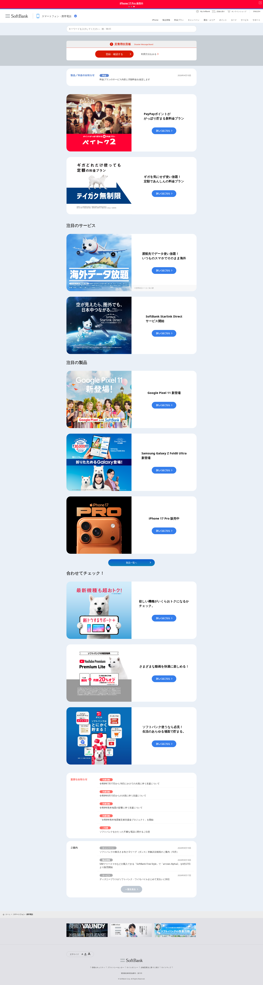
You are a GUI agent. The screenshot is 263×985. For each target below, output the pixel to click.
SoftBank (16, 16)
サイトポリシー (132, 967)
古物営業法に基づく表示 (150, 967)
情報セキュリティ (98, 967)
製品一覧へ (131, 562)
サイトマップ (166, 967)
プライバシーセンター (116, 967)
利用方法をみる (148, 54)
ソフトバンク (131, 960)
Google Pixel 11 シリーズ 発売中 (131, 3)
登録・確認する (114, 54)
